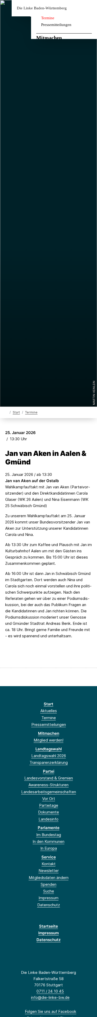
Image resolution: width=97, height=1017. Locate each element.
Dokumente (48, 812)
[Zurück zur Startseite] (6, 412)
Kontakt (49, 863)
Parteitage (48, 805)
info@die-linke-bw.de (50, 997)
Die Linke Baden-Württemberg (42, 8)
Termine (47, 18)
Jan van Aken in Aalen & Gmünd (45, 457)
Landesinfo (48, 819)
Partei (48, 771)
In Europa (48, 848)
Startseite (48, 926)
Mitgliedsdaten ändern (49, 877)
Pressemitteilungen (56, 25)
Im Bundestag (48, 834)
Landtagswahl (48, 748)
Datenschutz (48, 904)
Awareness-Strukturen (48, 784)
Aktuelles (48, 710)
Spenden (48, 884)
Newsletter (49, 870)
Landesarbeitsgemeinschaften (48, 791)
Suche (48, 891)
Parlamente (48, 827)
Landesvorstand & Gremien (48, 778)
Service (48, 857)
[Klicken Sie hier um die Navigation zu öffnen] (89, 8)
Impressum (48, 897)
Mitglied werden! (48, 740)
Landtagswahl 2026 (48, 755)
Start (16, 412)
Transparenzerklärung (48, 762)
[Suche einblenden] (75, 8)
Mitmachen (49, 38)
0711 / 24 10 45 (50, 991)
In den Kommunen (48, 841)
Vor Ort (48, 798)
